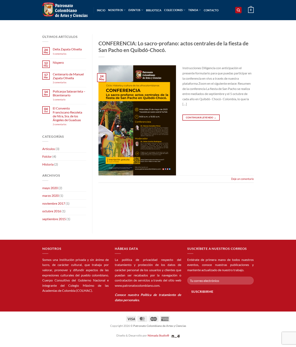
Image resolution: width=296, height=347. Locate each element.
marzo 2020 (50, 195)
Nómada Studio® (158, 335)
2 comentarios (65, 82)
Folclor (47, 156)
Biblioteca (153, 10)
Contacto (211, 10)
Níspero (58, 62)
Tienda (193, 10)
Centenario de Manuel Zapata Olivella (68, 76)
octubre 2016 (51, 211)
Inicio (101, 10)
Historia (48, 164)
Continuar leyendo (201, 117)
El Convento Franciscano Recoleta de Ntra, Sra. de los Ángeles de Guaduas (67, 114)
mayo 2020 (50, 188)
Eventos (134, 10)
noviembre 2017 (53, 203)
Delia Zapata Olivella (67, 49)
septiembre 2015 (54, 219)
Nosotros (115, 10)
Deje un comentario (242, 178)
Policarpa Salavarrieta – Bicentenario (69, 93)
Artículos (48, 149)
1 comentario (65, 99)
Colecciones (173, 10)
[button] (238, 10)
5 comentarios (63, 53)
